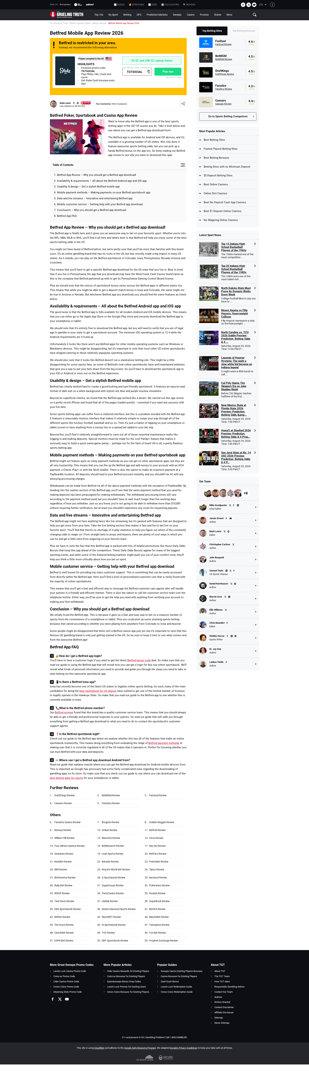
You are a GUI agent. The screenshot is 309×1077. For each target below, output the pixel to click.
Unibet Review (109, 830)
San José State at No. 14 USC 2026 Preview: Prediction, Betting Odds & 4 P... (236, 457)
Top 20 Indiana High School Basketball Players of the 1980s (233, 269)
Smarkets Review (63, 853)
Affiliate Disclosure (224, 1012)
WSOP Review (62, 893)
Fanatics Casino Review (67, 822)
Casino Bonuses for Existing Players (179, 976)
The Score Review (64, 924)
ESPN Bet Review (63, 940)
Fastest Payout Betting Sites (220, 148)
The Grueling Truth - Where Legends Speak (70, 23)
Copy (149, 72)
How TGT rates (222, 981)
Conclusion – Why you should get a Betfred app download (91, 210)
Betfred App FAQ (67, 216)
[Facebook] (243, 5)
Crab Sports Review (112, 853)
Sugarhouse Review (113, 885)
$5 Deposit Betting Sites (218, 175)
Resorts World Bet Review (116, 869)
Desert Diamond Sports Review (119, 909)
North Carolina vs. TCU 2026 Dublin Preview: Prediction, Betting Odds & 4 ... (235, 337)
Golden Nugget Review (161, 822)
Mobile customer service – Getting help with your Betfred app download (100, 204)
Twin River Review (64, 901)
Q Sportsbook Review (113, 877)
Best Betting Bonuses (216, 157)
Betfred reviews (64, 712)
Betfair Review (62, 916)
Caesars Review (63, 803)
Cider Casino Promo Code (66, 981)
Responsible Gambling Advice (229, 986)
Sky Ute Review (157, 845)
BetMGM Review (111, 795)
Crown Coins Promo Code (66, 986)
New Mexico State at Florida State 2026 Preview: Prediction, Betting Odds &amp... (234, 410)
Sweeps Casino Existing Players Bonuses (181, 971)
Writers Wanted (222, 1002)
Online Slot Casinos (215, 193)
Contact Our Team (223, 992)
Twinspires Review (159, 924)
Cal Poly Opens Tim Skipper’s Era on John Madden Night (233, 386)
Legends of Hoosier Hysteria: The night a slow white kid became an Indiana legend (236, 362)
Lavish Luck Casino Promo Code (69, 971)
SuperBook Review (159, 901)
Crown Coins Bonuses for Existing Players (128, 992)
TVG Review (108, 932)
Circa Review (156, 838)
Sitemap (218, 1017)
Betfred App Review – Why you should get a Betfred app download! (96, 175)
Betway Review (62, 830)
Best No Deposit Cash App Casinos (225, 202)
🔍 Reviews (189, 4)
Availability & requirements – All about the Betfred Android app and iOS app (102, 180)
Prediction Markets (157, 14)
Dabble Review (110, 901)
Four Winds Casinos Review (69, 845)
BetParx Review (157, 853)
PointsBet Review (158, 861)
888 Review (60, 869)
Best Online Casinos (216, 184)
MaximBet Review (159, 916)
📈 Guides (119, 4)
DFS (139, 14)
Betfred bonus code (139, 660)
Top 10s (98, 14)
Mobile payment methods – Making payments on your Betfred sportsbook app (103, 192)
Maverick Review (111, 838)
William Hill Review (64, 838)
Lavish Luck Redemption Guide (176, 986)
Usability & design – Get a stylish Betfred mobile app (88, 186)
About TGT (219, 971)
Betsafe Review (110, 861)
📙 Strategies (136, 4)
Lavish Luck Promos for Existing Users (126, 986)
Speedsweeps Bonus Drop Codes (124, 981)
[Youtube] (254, 5)
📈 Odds (152, 4)
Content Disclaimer (224, 1007)
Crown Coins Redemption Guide (177, 992)
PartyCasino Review (113, 893)
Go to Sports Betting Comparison (227, 116)
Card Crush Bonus (170, 981)
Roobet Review (157, 893)
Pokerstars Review (159, 885)
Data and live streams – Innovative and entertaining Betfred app (95, 198)
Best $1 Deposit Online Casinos (222, 211)
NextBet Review (63, 861)
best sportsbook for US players (98, 691)
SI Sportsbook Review (114, 924)
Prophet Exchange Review (163, 940)
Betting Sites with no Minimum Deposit (227, 166)
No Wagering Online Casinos (221, 220)
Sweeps (177, 14)
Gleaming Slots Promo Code (67, 992)
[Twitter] (248, 5)
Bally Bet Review (63, 885)
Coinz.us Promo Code (64, 976)
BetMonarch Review (113, 845)
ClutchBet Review (64, 932)
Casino (191, 14)
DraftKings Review (64, 795)
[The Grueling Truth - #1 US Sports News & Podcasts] (71, 14)
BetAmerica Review (65, 877)
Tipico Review (156, 869)
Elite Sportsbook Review (67, 909)
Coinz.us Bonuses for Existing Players (126, 976)
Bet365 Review (157, 909)
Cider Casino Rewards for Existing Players (128, 971)
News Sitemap (221, 1022)
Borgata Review (110, 822)
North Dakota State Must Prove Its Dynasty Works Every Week (236, 291)
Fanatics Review (111, 803)
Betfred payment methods (163, 743)
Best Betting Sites (214, 139)
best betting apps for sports (66, 778)
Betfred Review (99, 23)
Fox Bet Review (157, 932)
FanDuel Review (158, 795)
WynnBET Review (111, 916)
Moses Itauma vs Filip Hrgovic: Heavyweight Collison (234, 313)
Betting (127, 14)
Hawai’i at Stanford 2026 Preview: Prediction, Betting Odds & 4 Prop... (236, 433)
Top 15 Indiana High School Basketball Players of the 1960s (233, 247)
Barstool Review (158, 877)
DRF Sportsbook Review (115, 940)
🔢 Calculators (170, 4)
